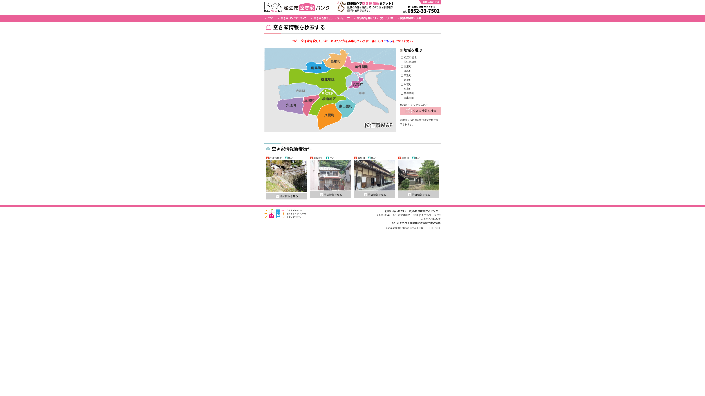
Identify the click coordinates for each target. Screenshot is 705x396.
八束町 (407, 88)
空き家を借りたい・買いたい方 (375, 18)
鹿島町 (407, 70)
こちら (387, 41)
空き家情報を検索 (424, 110)
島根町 (407, 79)
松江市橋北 (410, 57)
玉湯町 (407, 66)
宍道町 (407, 75)
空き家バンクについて (293, 18)
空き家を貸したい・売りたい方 (332, 18)
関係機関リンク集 (410, 18)
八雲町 (407, 84)
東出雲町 (409, 97)
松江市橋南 (410, 61)
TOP (270, 18)
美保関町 (409, 93)
